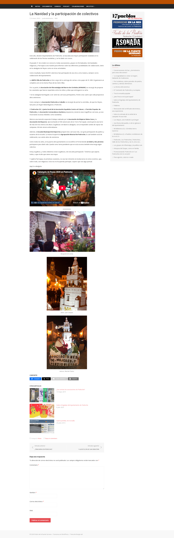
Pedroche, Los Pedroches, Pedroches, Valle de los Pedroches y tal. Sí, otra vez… (126, 141)
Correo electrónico (37, 501)
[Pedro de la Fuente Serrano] (32, 6)
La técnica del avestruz (122, 87)
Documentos (47, 6)
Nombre (33, 492)
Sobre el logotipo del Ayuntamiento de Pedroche (72, 405)
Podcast (66, 6)
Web (31, 510)
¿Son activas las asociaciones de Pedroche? (70, 389)
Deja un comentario (51, 438)
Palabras (117, 105)
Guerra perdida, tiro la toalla (65, 421)
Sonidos (57, 6)
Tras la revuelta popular (122, 93)
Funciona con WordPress (61, 534)
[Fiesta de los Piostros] (127, 37)
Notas (37, 6)
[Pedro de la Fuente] (127, 57)
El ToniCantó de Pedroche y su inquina (127, 90)
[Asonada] (127, 47)
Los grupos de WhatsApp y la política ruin (128, 145)
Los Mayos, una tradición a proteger (126, 120)
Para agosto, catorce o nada (123, 157)
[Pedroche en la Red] (127, 28)
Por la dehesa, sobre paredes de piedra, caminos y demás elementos (127, 82)
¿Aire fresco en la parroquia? (123, 97)
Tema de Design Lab (76, 534)
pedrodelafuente (47, 18)
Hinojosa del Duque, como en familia (126, 148)
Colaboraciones (78, 6)
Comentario (34, 465)
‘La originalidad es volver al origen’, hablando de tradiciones (125, 77)
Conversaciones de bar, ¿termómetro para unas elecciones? (126, 71)
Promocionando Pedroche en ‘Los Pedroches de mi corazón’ (124, 153)
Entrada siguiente (89, 447)
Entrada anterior (43, 447)
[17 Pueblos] (127, 19)
